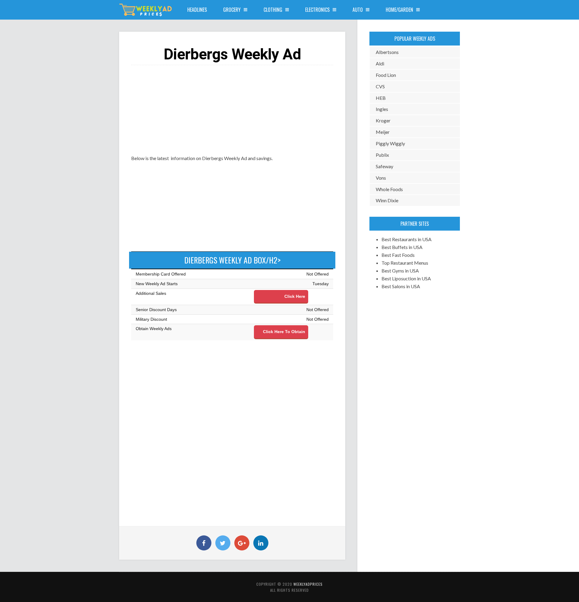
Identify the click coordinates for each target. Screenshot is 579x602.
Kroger (383, 120)
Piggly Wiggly (390, 143)
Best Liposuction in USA (406, 278)
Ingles (382, 109)
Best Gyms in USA (400, 270)
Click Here (294, 296)
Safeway (384, 166)
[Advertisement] (232, 107)
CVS (380, 86)
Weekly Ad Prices (145, 9)
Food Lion (386, 75)
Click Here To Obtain (284, 331)
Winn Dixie (387, 200)
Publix (382, 155)
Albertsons (387, 52)
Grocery (232, 9)
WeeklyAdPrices (308, 584)
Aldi (380, 63)
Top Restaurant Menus (404, 263)
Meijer (383, 132)
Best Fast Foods (398, 255)
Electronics (317, 9)
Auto (358, 9)
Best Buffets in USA (401, 247)
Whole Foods (389, 189)
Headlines (197, 9)
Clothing (273, 9)
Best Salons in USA (400, 286)
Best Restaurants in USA (406, 239)
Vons (381, 178)
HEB (381, 98)
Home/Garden (399, 9)
